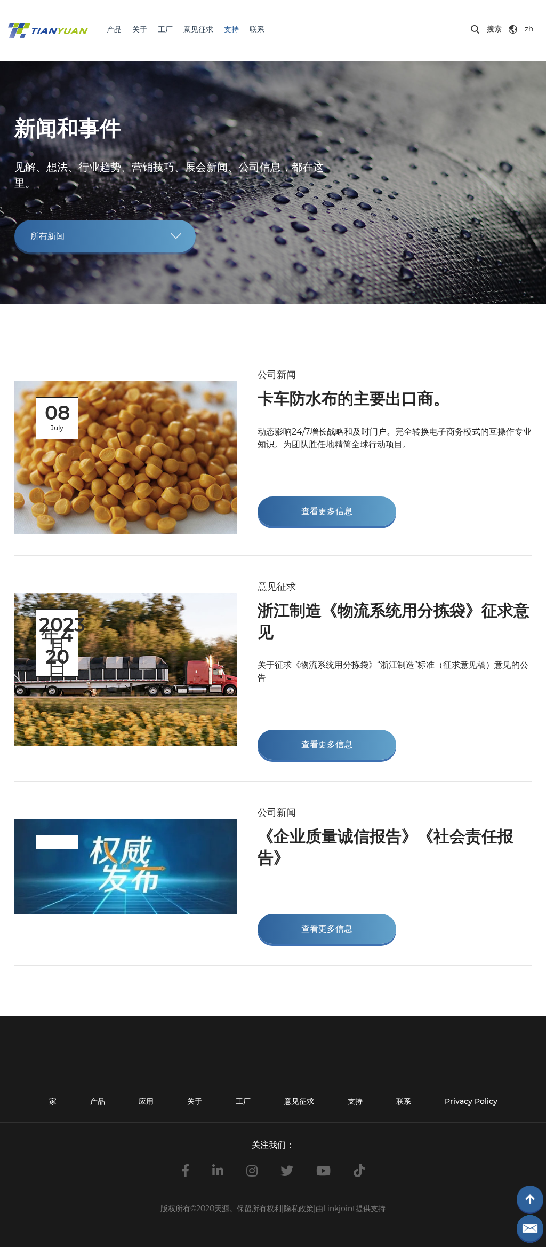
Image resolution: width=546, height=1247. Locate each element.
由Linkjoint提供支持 (351, 1208)
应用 (146, 1101)
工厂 (165, 29)
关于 (139, 29)
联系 (257, 29)
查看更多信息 (326, 511)
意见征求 (198, 29)
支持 (231, 29)
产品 (114, 29)
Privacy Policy (471, 1101)
